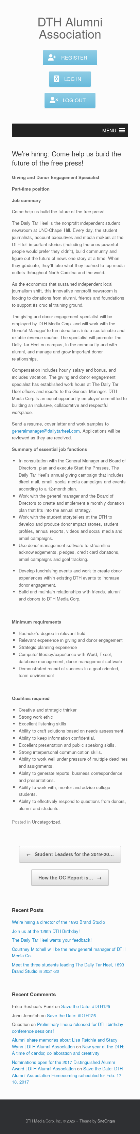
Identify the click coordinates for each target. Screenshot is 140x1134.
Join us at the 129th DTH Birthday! (46, 931)
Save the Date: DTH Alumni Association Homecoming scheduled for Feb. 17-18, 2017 (67, 1075)
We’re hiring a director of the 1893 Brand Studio (58, 922)
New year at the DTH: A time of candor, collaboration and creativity (68, 1049)
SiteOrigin (106, 1121)
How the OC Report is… (70, 877)
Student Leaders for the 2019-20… (70, 854)
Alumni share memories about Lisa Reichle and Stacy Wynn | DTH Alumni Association (65, 1043)
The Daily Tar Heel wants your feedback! (52, 940)
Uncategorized (46, 822)
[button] (109, 130)
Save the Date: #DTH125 (85, 1006)
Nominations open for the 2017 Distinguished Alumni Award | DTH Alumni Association (63, 1065)
